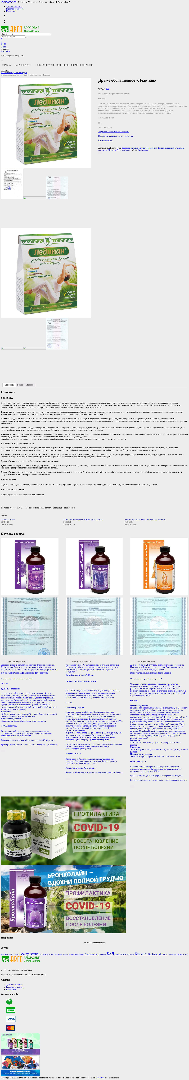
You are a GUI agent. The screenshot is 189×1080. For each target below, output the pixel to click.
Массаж (163, 954)
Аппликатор (91, 954)
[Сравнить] (100, 152)
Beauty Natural (29, 953)
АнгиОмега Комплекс (77, 954)
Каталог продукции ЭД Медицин (80, 768)
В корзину (5, 51)
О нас (74, 65)
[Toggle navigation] (2, 60)
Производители (45, 65)
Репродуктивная (124, 150)
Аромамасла (102, 954)
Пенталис (180, 954)
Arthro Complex (14, 954)
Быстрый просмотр (17, 661)
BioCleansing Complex (46, 954)
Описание (9, 385)
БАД (110, 953)
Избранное (11, 11)
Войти (4, 73)
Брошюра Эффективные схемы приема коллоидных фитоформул (29, 744)
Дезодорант (130, 954)
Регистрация (13, 73)
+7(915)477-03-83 (8, 2)
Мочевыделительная (139, 669)
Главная (7, 65)
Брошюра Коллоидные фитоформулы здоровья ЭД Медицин (27, 740)
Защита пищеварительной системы (113, 132)
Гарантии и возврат (14, 9)
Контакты (86, 65)
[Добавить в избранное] (100, 145)
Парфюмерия (172, 954)
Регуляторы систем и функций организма (157, 148)
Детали (29, 385)
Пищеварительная (48, 669)
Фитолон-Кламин (8, 519)
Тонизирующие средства (154, 667)
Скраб (185, 954)
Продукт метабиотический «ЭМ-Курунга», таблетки (144, 519)
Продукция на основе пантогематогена (115, 136)
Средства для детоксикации (26, 667)
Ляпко (154, 954)
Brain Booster (58, 954)
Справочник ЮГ (105, 140)
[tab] (9, 385)
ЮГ (107, 88)
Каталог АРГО (22, 65)
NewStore (100, 1078)
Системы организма (30, 669)
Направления (7, 667)
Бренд (20, 385)
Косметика (143, 954)
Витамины (143, 150)
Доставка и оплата (14, 6)
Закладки (23, 73)
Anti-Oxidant (5, 954)
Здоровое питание (15, 75)
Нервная (112, 150)
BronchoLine (66, 954)
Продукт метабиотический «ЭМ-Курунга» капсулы (82, 519)
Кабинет (5, 70)
